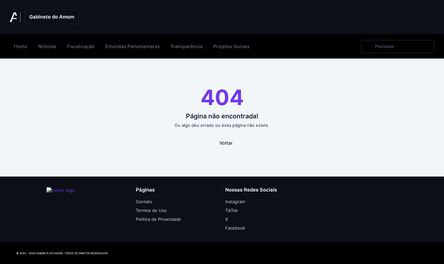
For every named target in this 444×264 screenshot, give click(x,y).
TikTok (231, 210)
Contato (144, 201)
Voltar (226, 143)
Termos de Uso (151, 210)
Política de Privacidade (158, 219)
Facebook (235, 228)
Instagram (235, 201)
